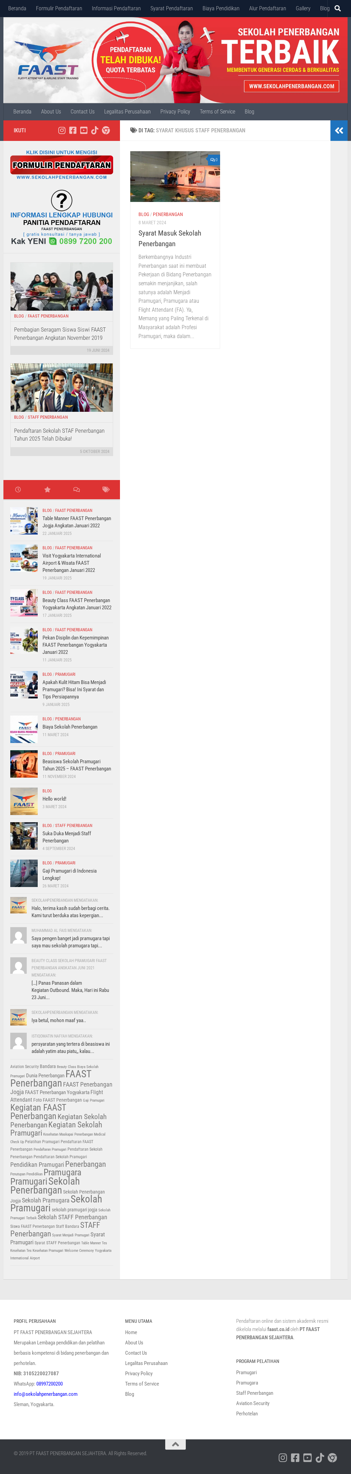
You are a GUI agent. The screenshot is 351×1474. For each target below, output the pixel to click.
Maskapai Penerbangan (76, 1134)
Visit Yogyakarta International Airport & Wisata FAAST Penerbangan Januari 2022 (72, 563)
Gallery (303, 8)
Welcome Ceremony (79, 1250)
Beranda (17, 8)
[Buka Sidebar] (339, 130)
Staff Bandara (67, 1226)
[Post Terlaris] (47, 490)
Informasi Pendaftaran (116, 8)
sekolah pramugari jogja (74, 1209)
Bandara (48, 1066)
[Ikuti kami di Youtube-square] (84, 130)
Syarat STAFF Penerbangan (57, 1243)
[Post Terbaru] (18, 490)
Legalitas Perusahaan (127, 111)
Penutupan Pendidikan (26, 1174)
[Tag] (105, 490)
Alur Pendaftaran (267, 8)
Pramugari (65, 674)
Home (131, 1332)
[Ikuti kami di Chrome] (105, 130)
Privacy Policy (175, 111)
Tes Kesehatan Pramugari (44, 1250)
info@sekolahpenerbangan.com (45, 1394)
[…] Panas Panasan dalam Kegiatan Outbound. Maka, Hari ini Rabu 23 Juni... (70, 990)
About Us (51, 111)
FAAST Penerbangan (48, 316)
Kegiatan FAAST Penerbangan (38, 1111)
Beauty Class (66, 1067)
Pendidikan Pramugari (37, 1164)
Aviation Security (24, 1066)
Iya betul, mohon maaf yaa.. (59, 1020)
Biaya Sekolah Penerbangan (70, 727)
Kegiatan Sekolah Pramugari (56, 1129)
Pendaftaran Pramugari (50, 1149)
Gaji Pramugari (94, 1100)
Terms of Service (217, 111)
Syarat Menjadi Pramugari (70, 1235)
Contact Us (83, 111)
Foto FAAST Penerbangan (57, 1100)
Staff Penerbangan (48, 417)
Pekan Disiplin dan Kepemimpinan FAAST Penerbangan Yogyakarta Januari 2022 (76, 645)
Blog (325, 8)
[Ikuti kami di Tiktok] (94, 130)
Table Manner (91, 1243)
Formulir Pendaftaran (59, 8)
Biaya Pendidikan (221, 8)
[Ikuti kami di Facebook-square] (73, 130)
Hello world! (54, 799)
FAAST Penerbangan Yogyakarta (57, 1092)
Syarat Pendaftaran (171, 8)
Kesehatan (50, 1134)
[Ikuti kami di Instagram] (62, 130)
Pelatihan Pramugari (42, 1141)
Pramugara (62, 1172)
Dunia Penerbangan (45, 1075)
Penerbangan (168, 214)
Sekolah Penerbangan (45, 1185)
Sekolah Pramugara (46, 1200)
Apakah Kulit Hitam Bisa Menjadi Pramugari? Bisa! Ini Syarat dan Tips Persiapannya (74, 689)
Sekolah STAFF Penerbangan (72, 1217)
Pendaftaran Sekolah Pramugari (60, 1156)
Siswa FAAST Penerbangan (32, 1226)
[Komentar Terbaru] (76, 490)
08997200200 (49, 1384)
